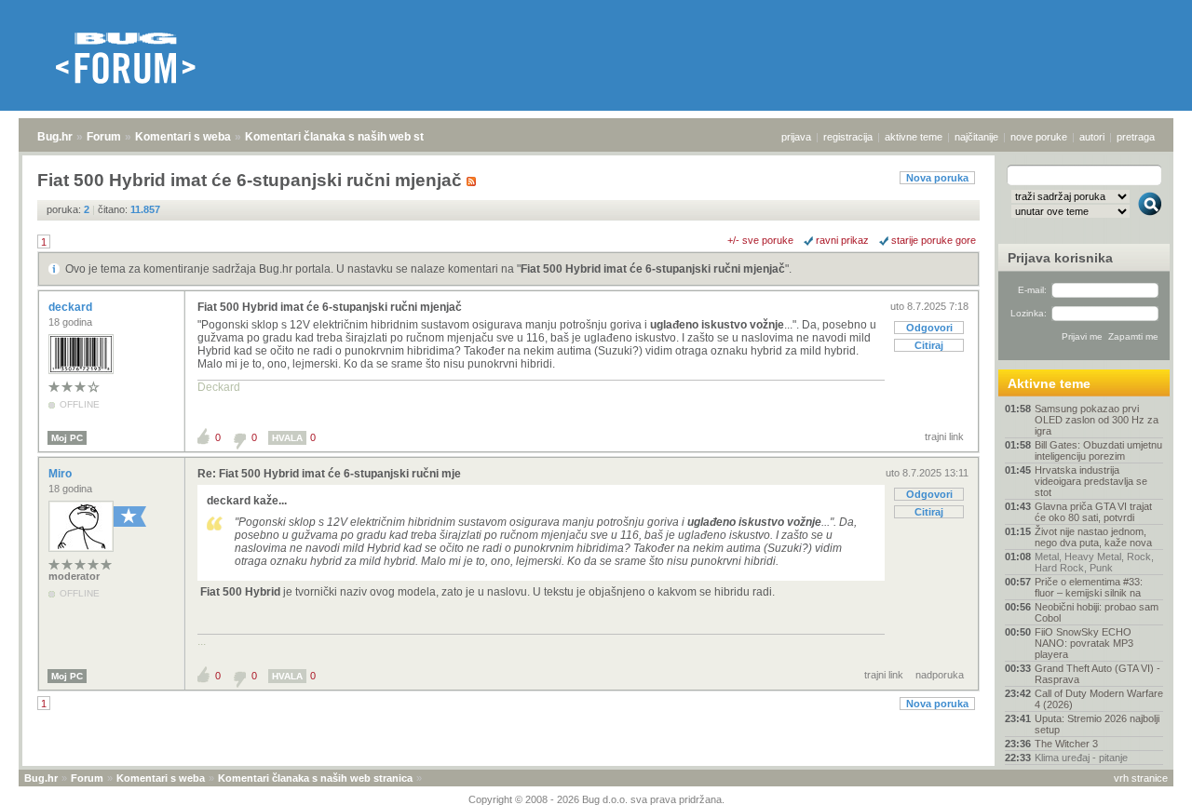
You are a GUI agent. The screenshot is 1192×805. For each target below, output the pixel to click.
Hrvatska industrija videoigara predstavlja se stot (1091, 481)
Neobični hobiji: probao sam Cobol (1096, 612)
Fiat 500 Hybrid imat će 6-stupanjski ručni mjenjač (653, 268)
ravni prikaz (842, 240)
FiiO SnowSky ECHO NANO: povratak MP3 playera (1084, 643)
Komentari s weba (183, 136)
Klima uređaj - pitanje (1081, 757)
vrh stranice (1141, 778)
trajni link (944, 436)
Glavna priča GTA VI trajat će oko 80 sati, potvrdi (1093, 512)
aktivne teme (913, 136)
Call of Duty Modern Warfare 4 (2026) (1099, 699)
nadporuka (939, 674)
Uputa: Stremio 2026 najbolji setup (1097, 724)
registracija (848, 136)
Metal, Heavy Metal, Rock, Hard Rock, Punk (1094, 562)
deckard (71, 307)
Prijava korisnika (1060, 257)
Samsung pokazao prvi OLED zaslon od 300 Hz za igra (1096, 419)
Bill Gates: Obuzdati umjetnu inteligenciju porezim (1098, 450)
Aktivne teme (1049, 383)
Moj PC (67, 438)
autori (1091, 136)
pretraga (1136, 136)
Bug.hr (55, 136)
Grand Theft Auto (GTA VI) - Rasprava (1097, 674)
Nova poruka (937, 177)
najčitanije (976, 136)
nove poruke (1038, 136)
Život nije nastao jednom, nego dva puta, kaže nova (1093, 537)
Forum (104, 136)
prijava (796, 136)
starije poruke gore (933, 240)
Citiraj (928, 345)
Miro (61, 473)
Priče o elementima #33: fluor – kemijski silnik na (1089, 587)
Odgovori (929, 327)
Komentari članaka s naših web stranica (351, 136)
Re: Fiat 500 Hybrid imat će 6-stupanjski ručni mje (329, 473)
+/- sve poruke (760, 240)
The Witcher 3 (1066, 743)
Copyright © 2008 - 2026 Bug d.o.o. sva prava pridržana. (596, 799)
